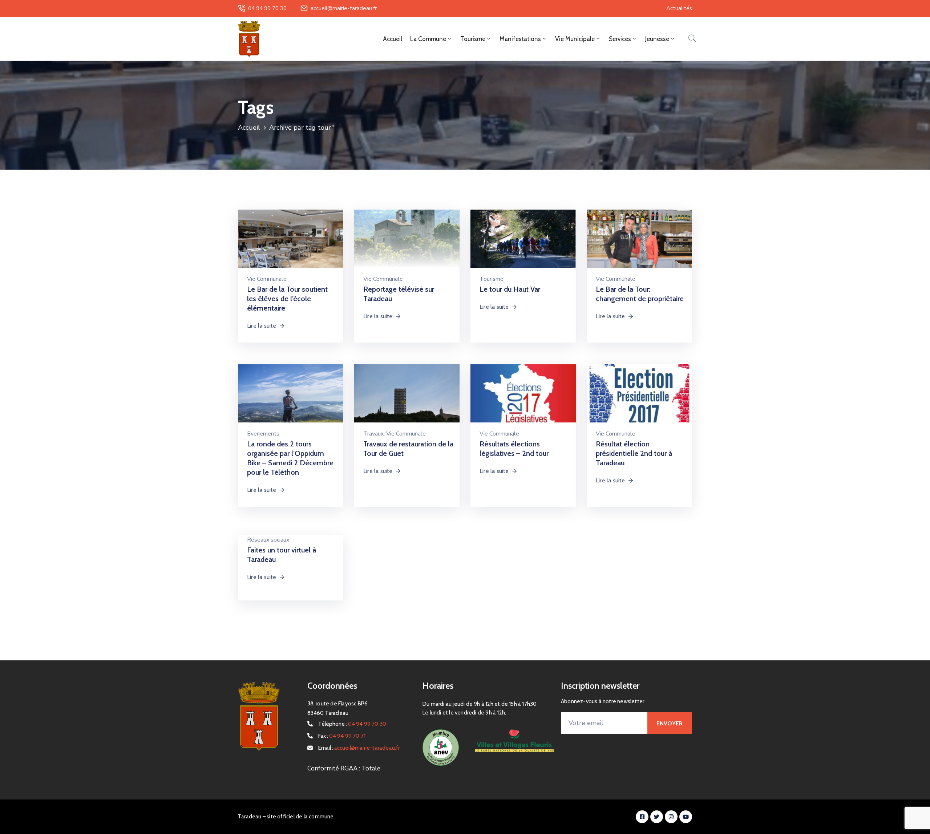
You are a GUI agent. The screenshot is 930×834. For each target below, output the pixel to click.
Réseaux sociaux (268, 540)
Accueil (392, 38)
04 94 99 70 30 (267, 8)
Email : (359, 748)
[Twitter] (656, 816)
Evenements (263, 434)
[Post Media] (290, 242)
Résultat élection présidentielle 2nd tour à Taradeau (634, 453)
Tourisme (492, 279)
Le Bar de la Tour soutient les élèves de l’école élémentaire (287, 298)
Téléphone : (352, 724)
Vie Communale (267, 279)
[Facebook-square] (642, 816)
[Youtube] (685, 816)
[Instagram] (671, 816)
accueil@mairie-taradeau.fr (344, 8)
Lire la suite (261, 325)
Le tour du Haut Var (510, 289)
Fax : (342, 736)
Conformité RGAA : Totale (343, 768)
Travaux (373, 434)
